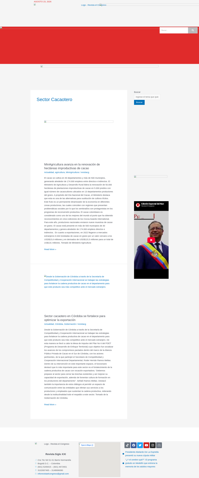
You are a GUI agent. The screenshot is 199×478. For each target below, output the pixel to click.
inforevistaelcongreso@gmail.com (53, 474)
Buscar (137, 92)
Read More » (50, 249)
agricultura (60, 172)
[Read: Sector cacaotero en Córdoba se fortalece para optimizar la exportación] (78, 293)
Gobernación (70, 324)
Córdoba (59, 324)
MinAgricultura (72, 172)
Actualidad (49, 172)
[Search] (193, 30)
